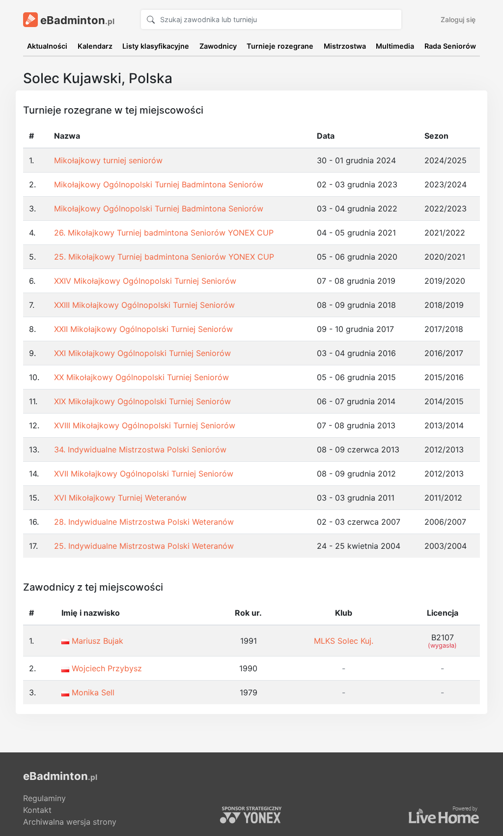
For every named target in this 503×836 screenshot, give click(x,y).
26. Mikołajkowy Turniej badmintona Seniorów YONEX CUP (164, 233)
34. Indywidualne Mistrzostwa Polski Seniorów (140, 449)
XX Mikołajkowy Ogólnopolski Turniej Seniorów (141, 377)
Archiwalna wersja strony (69, 822)
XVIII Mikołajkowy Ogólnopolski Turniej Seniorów (144, 425)
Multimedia (395, 46)
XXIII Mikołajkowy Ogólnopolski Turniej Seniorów (144, 305)
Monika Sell (93, 692)
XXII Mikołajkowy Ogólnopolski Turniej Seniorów (143, 329)
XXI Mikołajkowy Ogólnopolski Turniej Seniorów (142, 353)
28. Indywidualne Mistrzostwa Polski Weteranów (144, 522)
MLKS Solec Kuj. (343, 641)
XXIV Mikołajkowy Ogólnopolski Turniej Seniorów (145, 281)
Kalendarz (95, 46)
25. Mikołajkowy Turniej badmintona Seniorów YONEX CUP (164, 257)
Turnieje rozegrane (280, 46)
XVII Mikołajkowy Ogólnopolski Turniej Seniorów (143, 473)
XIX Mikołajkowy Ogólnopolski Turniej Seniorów (142, 401)
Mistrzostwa (345, 46)
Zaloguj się (458, 19)
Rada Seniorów (450, 46)
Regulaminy (44, 798)
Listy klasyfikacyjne (155, 46)
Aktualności (47, 46)
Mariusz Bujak (97, 641)
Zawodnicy (218, 46)
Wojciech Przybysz (107, 668)
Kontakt (37, 810)
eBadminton (76, 20)
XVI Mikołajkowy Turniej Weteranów (120, 498)
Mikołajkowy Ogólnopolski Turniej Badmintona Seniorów (158, 184)
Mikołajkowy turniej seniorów (108, 160)
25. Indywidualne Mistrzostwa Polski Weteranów (144, 546)
